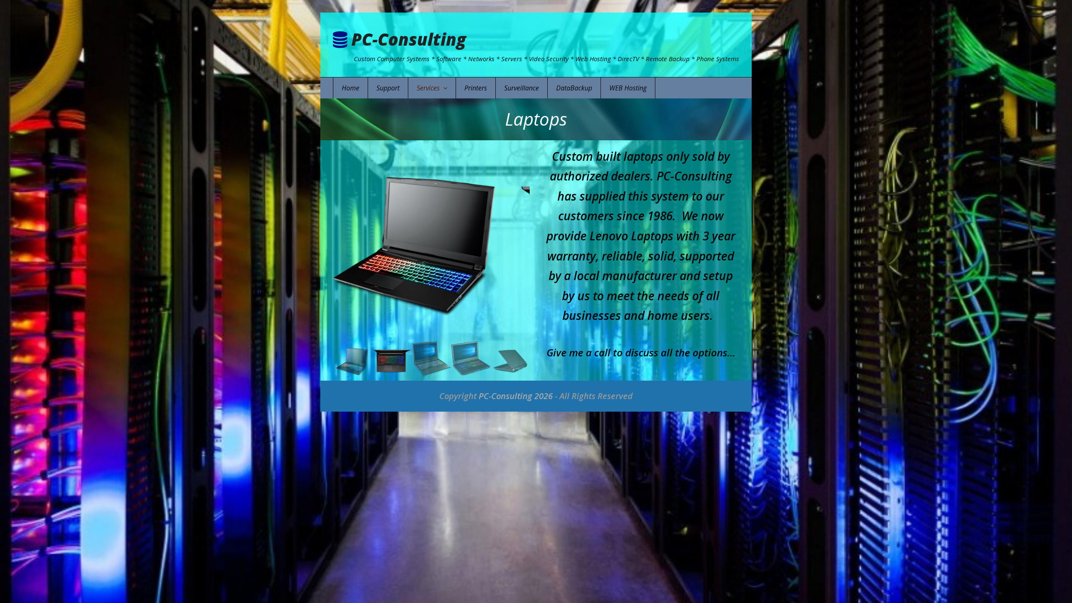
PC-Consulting (408, 39)
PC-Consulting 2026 (516, 396)
